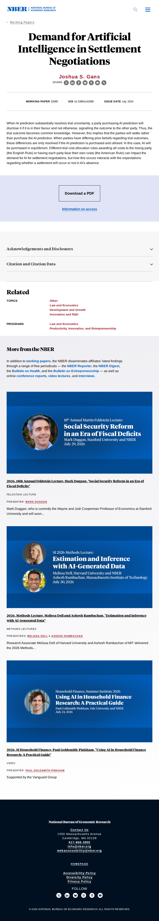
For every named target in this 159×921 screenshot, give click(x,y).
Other (54, 300)
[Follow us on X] (58, 895)
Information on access (79, 209)
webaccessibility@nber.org (79, 850)
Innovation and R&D (64, 314)
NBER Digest (109, 366)
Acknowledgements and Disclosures (40, 248)
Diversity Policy (79, 877)
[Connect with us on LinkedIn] (67, 895)
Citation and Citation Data (31, 263)
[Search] (135, 9)
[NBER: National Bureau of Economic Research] (35, 10)
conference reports (32, 376)
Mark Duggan (36, 501)
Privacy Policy (79, 881)
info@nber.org (79, 846)
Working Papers (22, 22)
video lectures (59, 376)
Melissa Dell (37, 636)
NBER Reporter (79, 366)
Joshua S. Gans (79, 76)
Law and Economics (64, 305)
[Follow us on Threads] (83, 895)
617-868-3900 (79, 842)
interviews (86, 376)
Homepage (79, 863)
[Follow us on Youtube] (100, 895)
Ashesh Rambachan (67, 636)
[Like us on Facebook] (91, 895)
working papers (38, 361)
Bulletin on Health (26, 371)
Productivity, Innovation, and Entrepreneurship (83, 328)
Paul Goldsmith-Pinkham (45, 770)
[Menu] (147, 9)
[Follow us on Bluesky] (75, 895)
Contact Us (79, 829)
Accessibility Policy (79, 873)
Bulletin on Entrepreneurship (76, 371)
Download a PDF (79, 193)
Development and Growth (68, 309)
